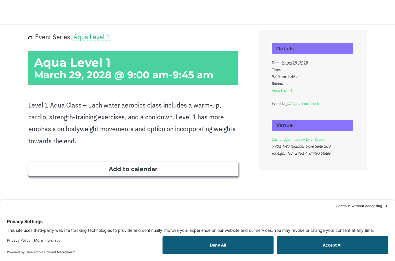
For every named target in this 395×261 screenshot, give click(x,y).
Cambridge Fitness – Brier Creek (298, 139)
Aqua (294, 103)
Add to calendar (133, 169)
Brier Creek (309, 103)
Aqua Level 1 (282, 90)
